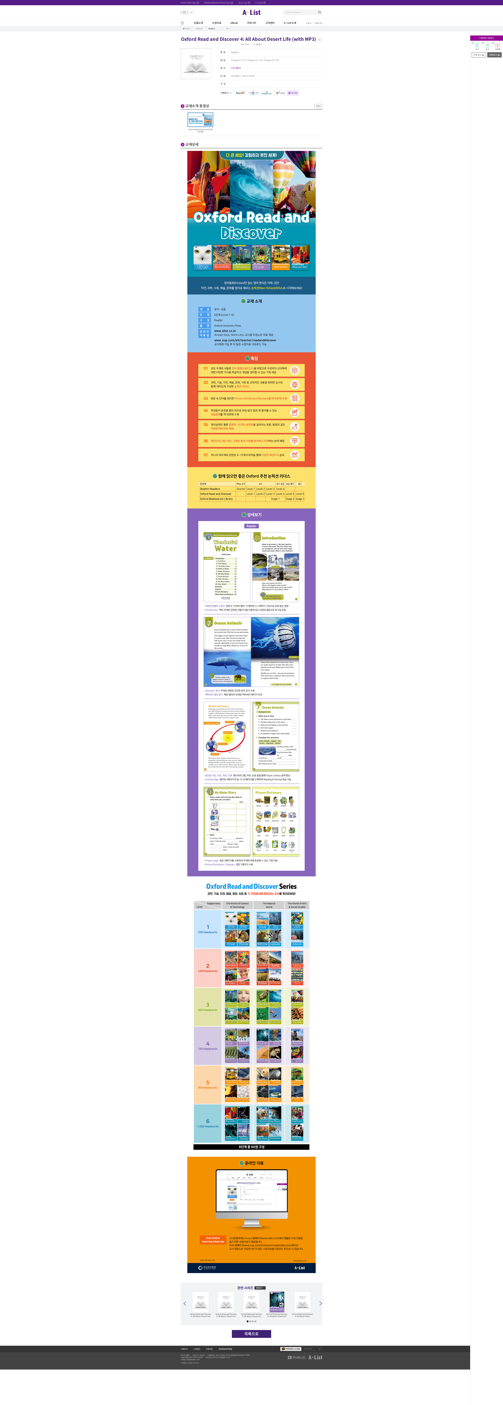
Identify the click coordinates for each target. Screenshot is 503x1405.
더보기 (318, 106)
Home (187, 29)
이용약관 (209, 1349)
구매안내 (184, 1349)
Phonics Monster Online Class (217, 2)
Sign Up (318, 22)
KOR (184, 12)
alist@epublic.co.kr (193, 1360)
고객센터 (196, 1349)
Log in (308, 22)
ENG (191, 12)
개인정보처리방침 (225, 1349)
